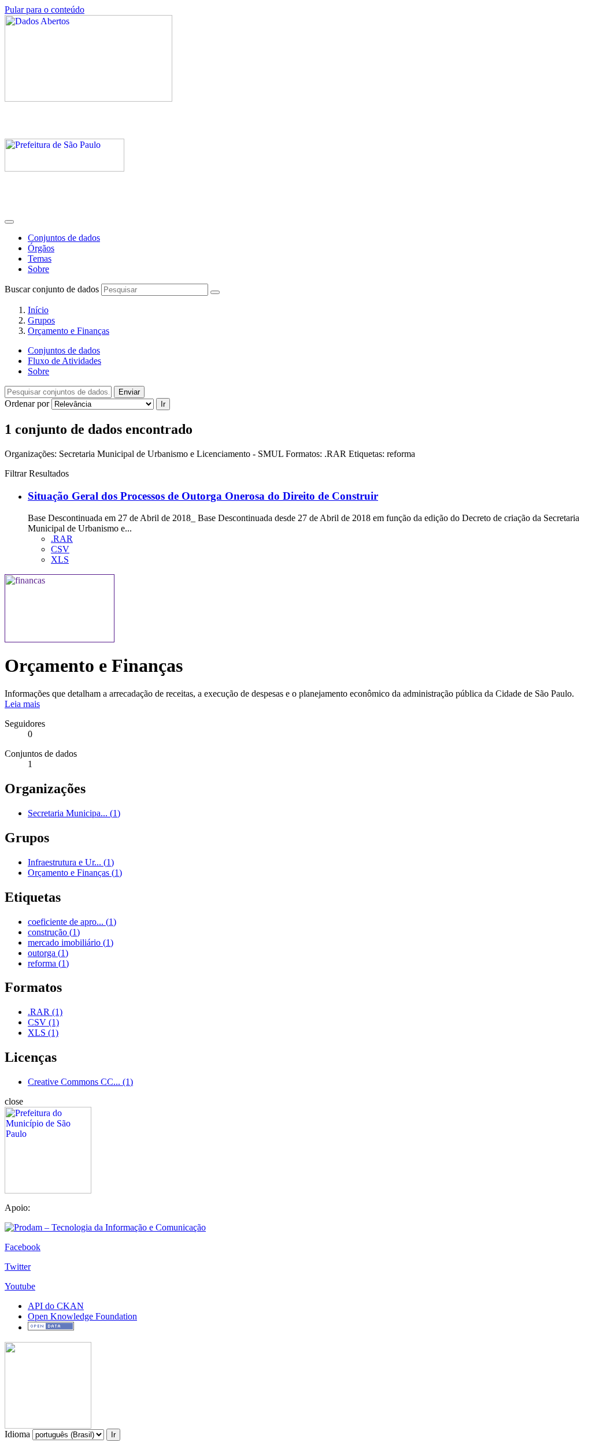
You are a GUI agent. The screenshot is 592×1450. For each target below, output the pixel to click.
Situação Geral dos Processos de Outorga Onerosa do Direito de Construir (203, 496)
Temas (39, 258)
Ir (163, 404)
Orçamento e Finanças (68, 331)
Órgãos (41, 248)
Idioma (17, 1434)
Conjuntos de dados (64, 238)
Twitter (18, 1266)
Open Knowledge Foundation (82, 1316)
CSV (60, 549)
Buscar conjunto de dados (52, 289)
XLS (60, 559)
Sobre (38, 269)
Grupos (41, 320)
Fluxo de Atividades (64, 361)
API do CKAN (56, 1306)
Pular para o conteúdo (44, 9)
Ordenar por (27, 403)
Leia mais (22, 704)
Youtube (20, 1286)
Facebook (22, 1247)
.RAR (62, 539)
